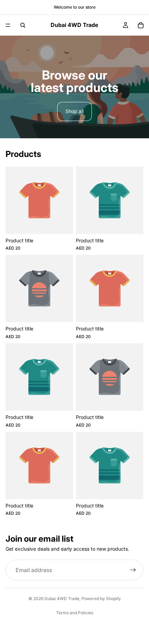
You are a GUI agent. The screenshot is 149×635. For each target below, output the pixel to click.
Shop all (74, 111)
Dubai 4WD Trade (61, 598)
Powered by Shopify (101, 598)
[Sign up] (133, 570)
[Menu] (8, 25)
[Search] (22, 25)
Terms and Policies (74, 612)
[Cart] (140, 25)
